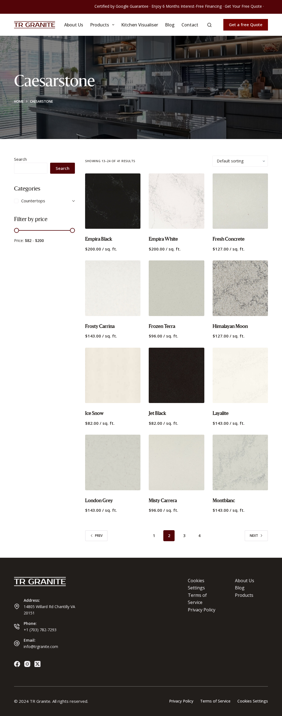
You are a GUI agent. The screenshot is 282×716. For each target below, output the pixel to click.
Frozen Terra (162, 326)
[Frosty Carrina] (112, 288)
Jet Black (157, 413)
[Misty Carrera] (176, 462)
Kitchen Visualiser (139, 25)
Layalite (221, 413)
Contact (189, 25)
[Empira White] (176, 201)
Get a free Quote (245, 24)
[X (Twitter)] (37, 664)
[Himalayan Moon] (240, 288)
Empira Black (98, 239)
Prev (98, 535)
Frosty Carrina (100, 326)
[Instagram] (27, 664)
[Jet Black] (176, 375)
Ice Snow (94, 413)
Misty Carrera (163, 500)
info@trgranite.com (41, 646)
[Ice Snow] (112, 375)
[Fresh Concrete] (240, 201)
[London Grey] (112, 462)
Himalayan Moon (230, 326)
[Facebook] (17, 664)
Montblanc (224, 500)
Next (254, 535)
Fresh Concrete (229, 239)
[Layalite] (240, 375)
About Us (73, 25)
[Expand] (73, 200)
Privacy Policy (201, 610)
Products (99, 25)
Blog (170, 25)
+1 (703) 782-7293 (40, 629)
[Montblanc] (240, 462)
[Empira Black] (112, 201)
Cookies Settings (252, 701)
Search (20, 159)
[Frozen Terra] (176, 288)
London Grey (99, 500)
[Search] (209, 25)
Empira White (163, 239)
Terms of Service (215, 701)
